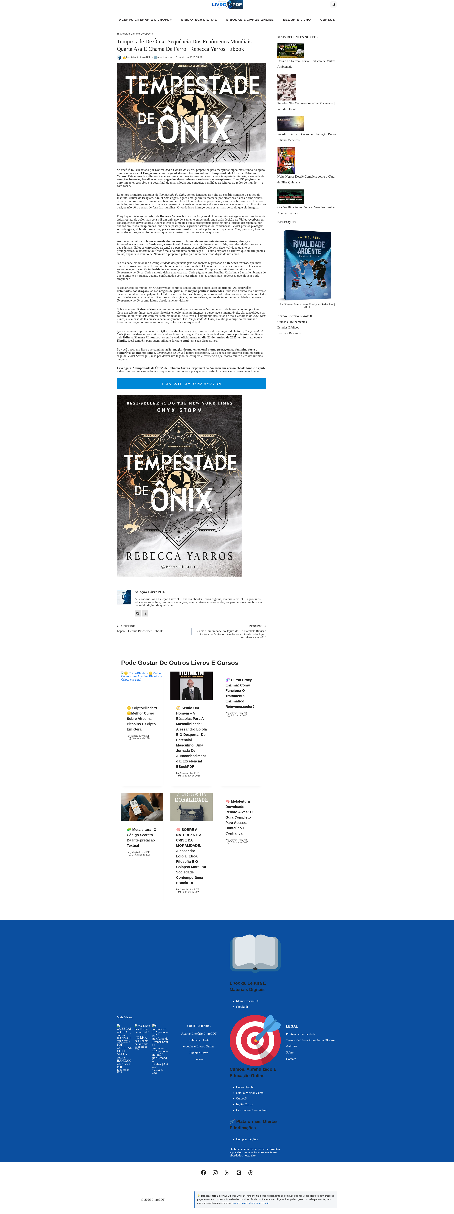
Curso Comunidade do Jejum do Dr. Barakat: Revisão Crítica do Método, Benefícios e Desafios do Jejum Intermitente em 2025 (231, 632)
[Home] (118, 33)
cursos (327, 19)
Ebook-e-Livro (297, 19)
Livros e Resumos (289, 333)
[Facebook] (203, 1173)
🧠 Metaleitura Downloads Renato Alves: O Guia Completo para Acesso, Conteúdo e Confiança (239, 817)
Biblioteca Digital (199, 19)
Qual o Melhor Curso (250, 1092)
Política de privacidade (300, 1034)
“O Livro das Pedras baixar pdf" (142, 1041)
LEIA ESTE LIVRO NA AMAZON (191, 384)
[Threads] (250, 1173)
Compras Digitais (247, 1139)
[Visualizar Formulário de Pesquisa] (333, 4)
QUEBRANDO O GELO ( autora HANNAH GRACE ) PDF (124, 1057)
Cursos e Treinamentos (292, 322)
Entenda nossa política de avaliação (250, 1203)
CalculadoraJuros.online (251, 1110)
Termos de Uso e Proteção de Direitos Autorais (310, 1043)
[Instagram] (215, 1173)
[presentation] (142, 686)
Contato (291, 1059)
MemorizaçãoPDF (247, 1001)
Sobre (290, 1052)
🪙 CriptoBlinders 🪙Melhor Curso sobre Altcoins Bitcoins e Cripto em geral (142, 718)
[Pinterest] (239, 1173)
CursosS (241, 1098)
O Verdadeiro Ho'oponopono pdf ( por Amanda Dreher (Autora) (160, 1056)
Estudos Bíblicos (288, 327)
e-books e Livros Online (250, 19)
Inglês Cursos (245, 1104)
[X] (227, 1173)
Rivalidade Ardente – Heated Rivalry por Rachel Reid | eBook (307, 305)
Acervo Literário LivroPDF (145, 19)
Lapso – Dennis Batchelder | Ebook (140, 628)
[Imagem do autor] (119, 57)
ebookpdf (242, 1006)
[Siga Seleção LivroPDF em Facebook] (138, 613)
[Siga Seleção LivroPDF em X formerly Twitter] (145, 613)
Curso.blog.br (245, 1087)
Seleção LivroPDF (140, 57)
